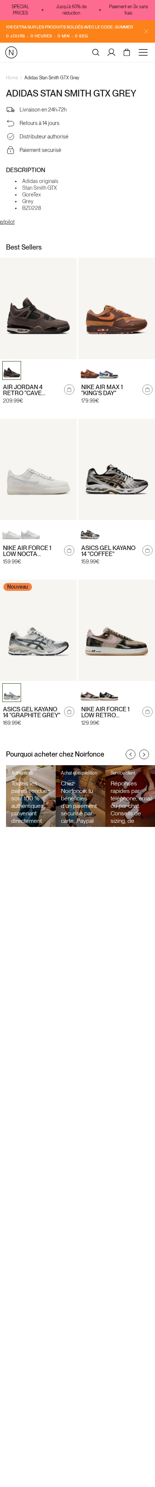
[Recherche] (96, 52)
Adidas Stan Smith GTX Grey (51, 77)
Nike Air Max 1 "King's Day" (102, 390)
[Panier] (128, 52)
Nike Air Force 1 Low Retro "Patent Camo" (105, 712)
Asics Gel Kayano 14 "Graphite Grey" (31, 712)
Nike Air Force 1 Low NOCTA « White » (27, 551)
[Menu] (144, 52)
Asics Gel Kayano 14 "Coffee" (108, 551)
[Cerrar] (146, 31)
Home (12, 77)
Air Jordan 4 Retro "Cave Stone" (23, 390)
